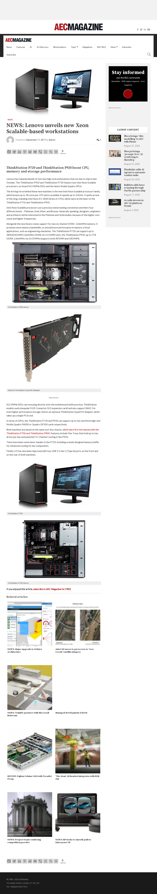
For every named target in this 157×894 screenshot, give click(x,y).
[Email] (35, 152)
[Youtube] (149, 29)
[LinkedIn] (144, 29)
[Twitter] (141, 29)
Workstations (59, 47)
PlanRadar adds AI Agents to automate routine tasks (134, 172)
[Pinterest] (24, 152)
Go (128, 93)
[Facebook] (138, 29)
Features (21, 47)
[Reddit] (30, 152)
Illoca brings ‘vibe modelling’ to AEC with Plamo (134, 139)
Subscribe (11, 54)
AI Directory (42, 47)
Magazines (87, 47)
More (113, 47)
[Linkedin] (19, 152)
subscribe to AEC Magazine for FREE (52, 589)
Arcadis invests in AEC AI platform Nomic (134, 203)
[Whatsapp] (45, 152)
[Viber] (40, 152)
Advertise (126, 47)
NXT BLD (101, 47)
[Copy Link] (50, 152)
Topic (73, 47)
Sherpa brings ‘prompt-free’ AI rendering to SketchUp (133, 155)
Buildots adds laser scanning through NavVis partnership (135, 188)
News (9, 47)
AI (31, 47)
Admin (52, 140)
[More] (56, 152)
